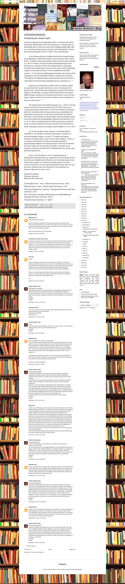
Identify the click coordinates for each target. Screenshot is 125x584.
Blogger (80, 569)
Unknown (31, 464)
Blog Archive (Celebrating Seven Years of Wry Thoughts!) (89, 296)
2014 (82, 265)
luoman (69, 569)
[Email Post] (41, 204)
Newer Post (28, 549)
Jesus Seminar (84, 283)
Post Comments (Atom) (37, 552)
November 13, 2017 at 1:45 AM (37, 434)
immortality (41, 207)
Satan (81, 285)
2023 (82, 206)
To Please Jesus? (85, 139)
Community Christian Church (37, 239)
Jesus (86, 275)
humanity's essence (33, 207)
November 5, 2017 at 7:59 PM (36, 364)
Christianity (87, 278)
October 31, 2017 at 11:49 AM (36, 233)
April (84, 251)
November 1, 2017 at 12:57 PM (37, 302)
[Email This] (45, 205)
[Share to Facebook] (50, 205)
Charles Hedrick (33, 286)
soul (45, 207)
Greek (97, 282)
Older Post (72, 549)
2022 (82, 209)
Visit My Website (85, 292)
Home (50, 549)
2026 (82, 200)
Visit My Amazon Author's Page (89, 294)
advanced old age (85, 282)
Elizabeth (31, 217)
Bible (82, 275)
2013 (82, 267)
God (90, 275)
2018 (82, 218)
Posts (83, 117)
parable (97, 280)
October (85, 227)
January (85, 257)
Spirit (48, 207)
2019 (82, 216)
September (86, 239)
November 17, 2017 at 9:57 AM (37, 475)
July (84, 244)
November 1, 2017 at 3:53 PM (36, 333)
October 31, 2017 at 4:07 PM (36, 251)
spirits (51, 207)
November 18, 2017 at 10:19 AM (37, 501)
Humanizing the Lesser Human (89, 161)
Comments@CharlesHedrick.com (88, 132)
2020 (82, 213)
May (84, 248)
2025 (82, 202)
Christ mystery (89, 280)
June (84, 246)
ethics (93, 283)
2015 (82, 263)
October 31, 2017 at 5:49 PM (36, 281)
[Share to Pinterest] (52, 205)
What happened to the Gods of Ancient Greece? (89, 172)
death (93, 282)
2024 (82, 204)
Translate (92, 307)
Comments (85, 120)
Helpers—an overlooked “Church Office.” (89, 232)
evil (83, 285)
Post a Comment (31, 546)
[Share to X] (48, 205)
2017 (82, 220)
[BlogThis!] (46, 205)
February (85, 255)
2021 (82, 211)
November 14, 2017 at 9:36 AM (37, 459)
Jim (30, 256)
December (86, 222)
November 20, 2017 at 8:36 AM (37, 542)
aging (89, 283)
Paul (93, 275)
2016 (82, 260)
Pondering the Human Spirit (90, 229)
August (85, 241)
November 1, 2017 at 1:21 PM (36, 317)
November (86, 225)
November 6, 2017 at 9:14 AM (36, 400)
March (84, 253)
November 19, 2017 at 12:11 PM (37, 518)
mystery (97, 283)
